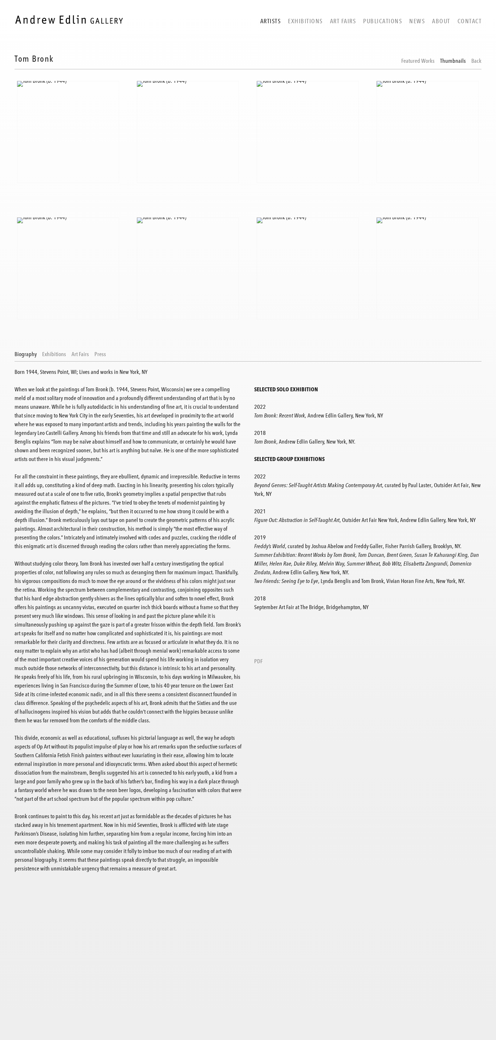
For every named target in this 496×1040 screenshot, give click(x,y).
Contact (470, 21)
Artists (270, 21)
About (441, 21)
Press (100, 354)
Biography (26, 354)
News (417, 21)
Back (476, 61)
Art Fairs (343, 21)
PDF (258, 661)
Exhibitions (305, 21)
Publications (382, 21)
